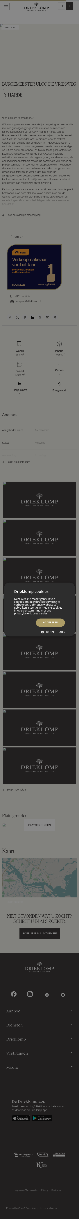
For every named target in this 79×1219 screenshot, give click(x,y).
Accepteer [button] (50, 622)
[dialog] (39, 609)
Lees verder (40, 613)
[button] (53, 632)
